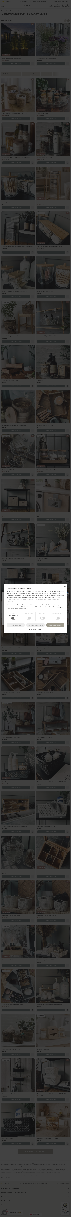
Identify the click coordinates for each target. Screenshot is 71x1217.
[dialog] (35, 608)
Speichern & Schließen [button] (35, 625)
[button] (35, 629)
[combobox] (65, 586)
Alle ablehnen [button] (16, 625)
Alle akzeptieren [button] (55, 625)
